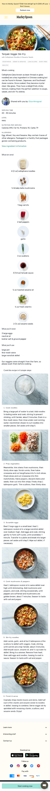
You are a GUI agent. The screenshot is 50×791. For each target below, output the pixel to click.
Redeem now (25, 10)
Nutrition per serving (12, 125)
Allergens (6, 132)
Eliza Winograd (35, 101)
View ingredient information (14, 146)
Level (4, 118)
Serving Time (7, 110)
